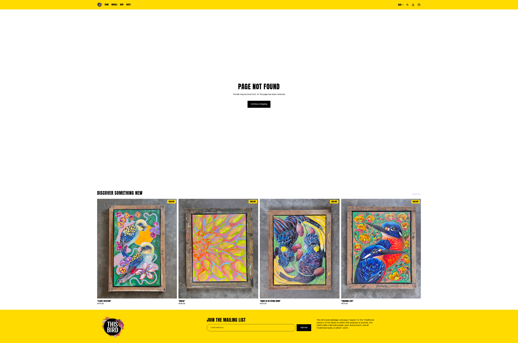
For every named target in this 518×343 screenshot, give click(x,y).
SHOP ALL (417, 194)
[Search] (407, 5)
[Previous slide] (182, 249)
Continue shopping (259, 104)
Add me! (303, 328)
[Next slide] (254, 249)
